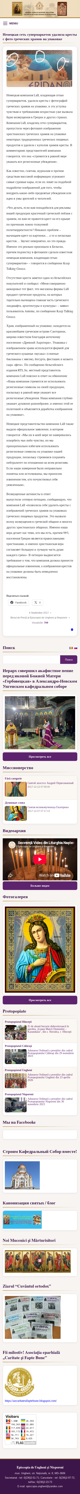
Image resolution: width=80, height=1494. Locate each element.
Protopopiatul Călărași (18, 1046)
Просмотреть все (40, 756)
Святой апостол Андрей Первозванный (51, 783)
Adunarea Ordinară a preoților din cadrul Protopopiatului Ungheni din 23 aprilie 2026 (50, 1077)
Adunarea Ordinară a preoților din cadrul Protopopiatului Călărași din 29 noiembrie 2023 (51, 1053)
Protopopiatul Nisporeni (19, 1094)
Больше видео (40, 885)
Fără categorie (13, 779)
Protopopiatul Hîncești (18, 1022)
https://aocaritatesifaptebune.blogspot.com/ (31, 1400)
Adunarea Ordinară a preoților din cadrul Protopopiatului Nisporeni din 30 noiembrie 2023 (50, 1102)
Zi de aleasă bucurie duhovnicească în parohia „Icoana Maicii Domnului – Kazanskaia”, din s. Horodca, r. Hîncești (49, 1029)
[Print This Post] (72, 630)
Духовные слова (15, 803)
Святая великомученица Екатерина (48, 807)
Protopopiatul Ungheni (18, 1070)
